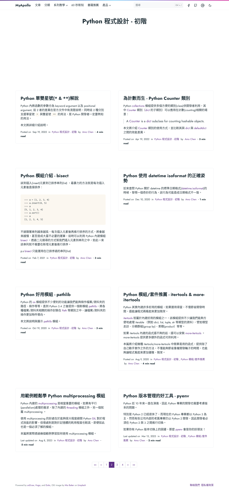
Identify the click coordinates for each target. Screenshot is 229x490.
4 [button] (122, 464)
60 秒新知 (77, 5)
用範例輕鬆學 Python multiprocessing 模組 (63, 396)
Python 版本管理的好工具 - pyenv (156, 396)
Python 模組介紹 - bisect (45, 176)
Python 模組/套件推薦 (193, 359)
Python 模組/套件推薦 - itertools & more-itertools (164, 297)
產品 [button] (106, 5)
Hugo (37, 485)
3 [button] (117, 464)
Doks (48, 485)
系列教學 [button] (60, 5)
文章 (38, 5)
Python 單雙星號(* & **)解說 (50, 98)
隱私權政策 (207, 485)
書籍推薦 (93, 5)
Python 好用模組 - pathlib (46, 294)
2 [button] (111, 464)
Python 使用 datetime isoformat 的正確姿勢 (164, 178)
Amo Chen (87, 132)
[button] (95, 465)
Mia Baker (69, 485)
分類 (47, 5)
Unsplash (82, 485)
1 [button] (106, 464)
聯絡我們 (195, 485)
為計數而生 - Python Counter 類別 (156, 98)
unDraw (30, 485)
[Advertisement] (114, 49)
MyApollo (23, 5)
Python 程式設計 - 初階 (64, 132)
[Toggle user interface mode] (210, 5)
